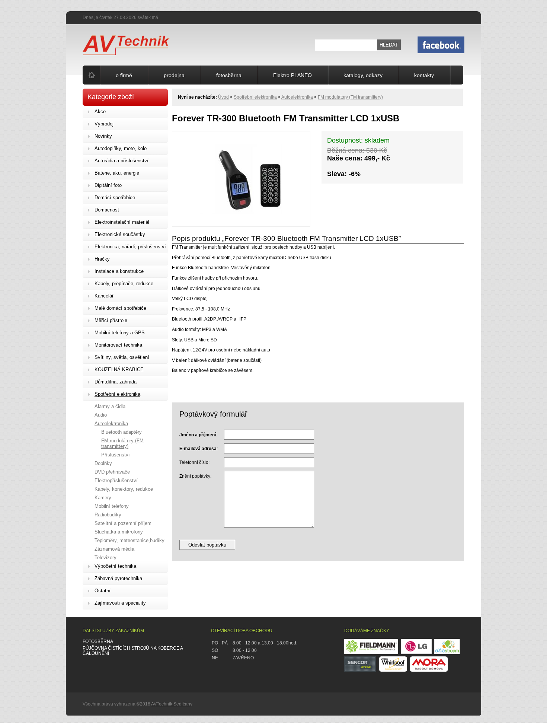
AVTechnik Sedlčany (171, 704)
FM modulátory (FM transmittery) (350, 97)
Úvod (223, 97)
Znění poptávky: (195, 476)
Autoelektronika (297, 97)
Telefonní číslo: (194, 462)
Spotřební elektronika (255, 97)
